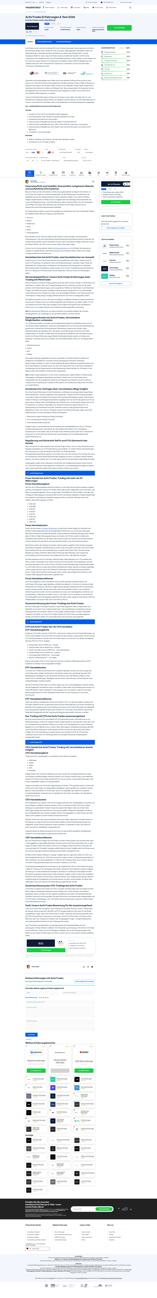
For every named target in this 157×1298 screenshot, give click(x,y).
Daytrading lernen (62, 248)
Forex (90, 175)
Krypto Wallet (85, 1234)
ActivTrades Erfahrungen (116, 269)
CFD (107, 175)
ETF (99, 175)
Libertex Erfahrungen (115, 262)
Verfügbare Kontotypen (41, 175)
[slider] (44, 997)
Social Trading (99, 7)
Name (29, 992)
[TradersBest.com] (33, 7)
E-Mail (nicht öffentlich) (69, 992)
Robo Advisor (112, 7)
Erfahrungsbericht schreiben (84, 981)
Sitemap (111, 1234)
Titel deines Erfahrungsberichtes (36, 1002)
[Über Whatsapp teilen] (84, 966)
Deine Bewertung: (31, 997)
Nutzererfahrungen (126, 175)
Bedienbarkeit (30, 175)
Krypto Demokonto (87, 1237)
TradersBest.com (29, 12)
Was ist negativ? (33, 1021)
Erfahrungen (64, 7)
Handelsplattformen (53, 175)
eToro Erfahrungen (59, 1232)
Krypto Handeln (86, 1232)
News (87, 7)
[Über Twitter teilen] (92, 966)
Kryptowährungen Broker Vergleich (36, 1240)
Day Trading (77, 7)
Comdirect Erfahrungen (49, 528)
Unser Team (112, 1232)
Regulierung (81, 175)
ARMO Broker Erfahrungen (116, 254)
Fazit (116, 175)
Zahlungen (63, 175)
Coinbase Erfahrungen (60, 1240)
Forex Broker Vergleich (33, 1234)
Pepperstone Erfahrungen (116, 247)
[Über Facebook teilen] (88, 966)
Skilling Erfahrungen (114, 277)
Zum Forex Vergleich (115, 283)
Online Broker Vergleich (33, 1232)
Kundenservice (72, 175)
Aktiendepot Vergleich (33, 1237)
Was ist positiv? (33, 1007)
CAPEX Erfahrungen (59, 1237)
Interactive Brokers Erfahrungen (63, 1234)
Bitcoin (83, 1240)
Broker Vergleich (50, 7)
